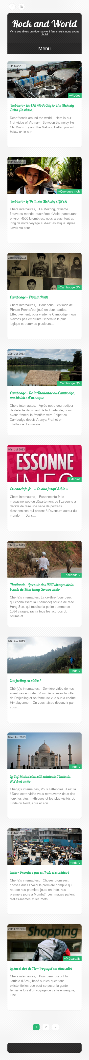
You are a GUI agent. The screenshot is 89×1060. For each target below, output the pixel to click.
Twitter (21, 6)
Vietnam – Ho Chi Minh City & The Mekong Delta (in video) (42, 107)
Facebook (12, 6)
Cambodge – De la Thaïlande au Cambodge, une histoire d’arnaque (42, 395)
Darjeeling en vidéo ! (25, 680)
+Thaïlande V (71, 575)
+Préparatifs (72, 958)
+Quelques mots (69, 191)
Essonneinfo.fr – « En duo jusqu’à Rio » (39, 488)
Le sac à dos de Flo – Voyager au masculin (41, 968)
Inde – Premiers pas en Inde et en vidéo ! (39, 872)
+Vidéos (74, 95)
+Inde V (75, 671)
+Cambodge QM (69, 287)
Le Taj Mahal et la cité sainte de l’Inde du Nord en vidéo (40, 779)
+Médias (74, 479)
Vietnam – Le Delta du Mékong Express (38, 201)
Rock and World (44, 23)
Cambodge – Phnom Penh (29, 297)
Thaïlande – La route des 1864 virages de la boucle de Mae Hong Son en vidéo (41, 587)
